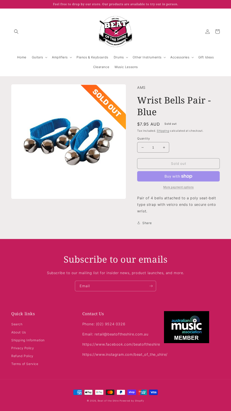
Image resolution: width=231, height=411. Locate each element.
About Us (18, 332)
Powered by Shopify (132, 400)
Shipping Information (28, 340)
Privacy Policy (22, 348)
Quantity (143, 138)
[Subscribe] (151, 286)
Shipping (163, 130)
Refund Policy (22, 356)
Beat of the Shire (108, 400)
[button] (16, 32)
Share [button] (147, 223)
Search (17, 324)
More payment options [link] (178, 187)
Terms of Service (24, 364)
